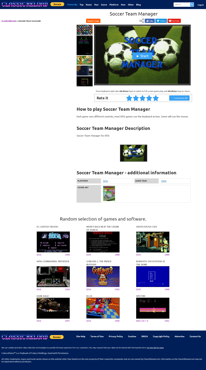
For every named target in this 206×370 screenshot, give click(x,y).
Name (89, 4)
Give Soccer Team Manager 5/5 (156, 98)
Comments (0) (181, 98)
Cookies (132, 336)
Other (131, 4)
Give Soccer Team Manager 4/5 (149, 98)
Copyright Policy (161, 336)
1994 (163, 180)
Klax (89, 296)
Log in (201, 4)
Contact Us (195, 336)
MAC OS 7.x (142, 321)
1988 (117, 255)
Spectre (140, 296)
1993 (67, 289)
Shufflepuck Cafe (146, 227)
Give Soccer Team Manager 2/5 (136, 98)
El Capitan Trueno (47, 227)
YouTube (175, 21)
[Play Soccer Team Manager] (142, 84)
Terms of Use (97, 336)
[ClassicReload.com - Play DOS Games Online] (24, 7)
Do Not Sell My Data (155, 347)
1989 (167, 255)
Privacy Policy (116, 336)
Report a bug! (93, 21)
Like (151, 21)
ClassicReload (9, 21)
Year (96, 4)
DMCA (144, 336)
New (123, 4)
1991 (167, 321)
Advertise (179, 336)
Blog (138, 4)
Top (81, 4)
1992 (117, 289)
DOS (105, 180)
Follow (162, 21)
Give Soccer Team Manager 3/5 (142, 98)
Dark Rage (43, 296)
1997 (67, 321)
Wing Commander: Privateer (53, 261)
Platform (114, 4)
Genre (104, 4)
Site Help (80, 336)
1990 (67, 255)
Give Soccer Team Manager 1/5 (129, 98)
